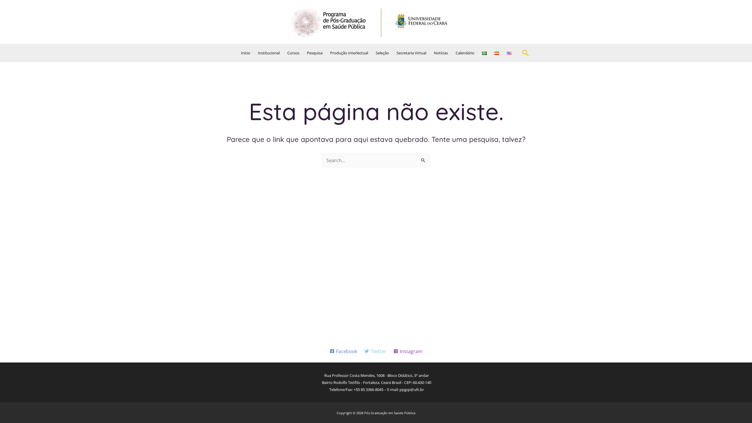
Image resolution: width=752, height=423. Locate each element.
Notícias (441, 53)
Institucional (269, 53)
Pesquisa (315, 53)
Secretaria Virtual (411, 53)
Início (245, 53)
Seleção (382, 53)
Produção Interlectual (349, 53)
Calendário (465, 53)
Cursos (293, 53)
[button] (525, 52)
